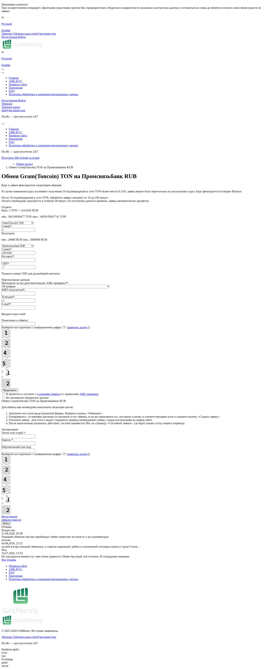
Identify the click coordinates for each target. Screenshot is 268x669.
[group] (134, 158)
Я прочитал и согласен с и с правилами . (52, 394)
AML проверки (88, 394)
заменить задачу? (78, 327)
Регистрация (9, 516)
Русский (6, 23)
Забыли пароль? (11, 519)
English (5, 30)
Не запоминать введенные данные (27, 397)
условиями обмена (48, 394)
